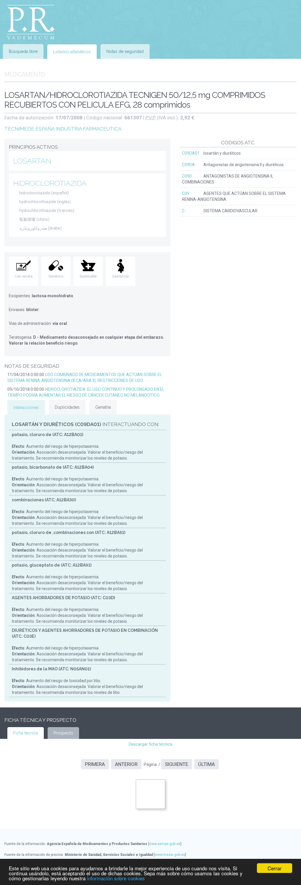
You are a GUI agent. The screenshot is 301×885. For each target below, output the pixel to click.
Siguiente (176, 764)
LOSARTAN (32, 160)
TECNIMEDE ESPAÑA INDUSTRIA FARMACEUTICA (62, 129)
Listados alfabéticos (72, 51)
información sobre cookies (116, 878)
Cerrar (274, 868)
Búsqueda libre (23, 51)
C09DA (188, 164)
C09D (187, 176)
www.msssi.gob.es (170, 855)
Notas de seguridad (125, 51)
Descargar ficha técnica (150, 744)
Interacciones (26, 407)
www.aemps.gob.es (164, 844)
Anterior (126, 764)
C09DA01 (191, 153)
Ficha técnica (25, 733)
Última (206, 764)
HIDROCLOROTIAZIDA (49, 183)
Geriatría (103, 407)
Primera (95, 764)
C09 (185, 193)
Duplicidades (67, 407)
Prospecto (63, 733)
